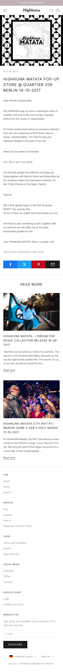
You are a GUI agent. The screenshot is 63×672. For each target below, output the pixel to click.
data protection (11, 554)
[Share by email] (53, 264)
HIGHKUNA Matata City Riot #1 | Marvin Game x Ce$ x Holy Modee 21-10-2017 (30, 428)
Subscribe (15, 644)
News (6, 486)
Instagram (8, 570)
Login (6, 598)
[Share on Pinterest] (39, 264)
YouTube (8, 581)
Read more (9, 370)
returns (7, 520)
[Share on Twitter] (24, 264)
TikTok (6, 576)
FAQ (5, 509)
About (6, 481)
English (45, 656)
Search (7, 492)
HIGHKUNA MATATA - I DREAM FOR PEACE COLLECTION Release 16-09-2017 (30, 340)
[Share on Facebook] (10, 264)
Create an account (13, 604)
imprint (7, 548)
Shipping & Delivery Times (17, 525)
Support (7, 514)
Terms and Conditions (15, 542)
